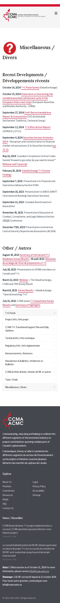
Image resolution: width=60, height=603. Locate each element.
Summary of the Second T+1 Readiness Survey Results (26, 256)
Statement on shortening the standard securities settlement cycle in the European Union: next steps (27, 98)
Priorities (6, 486)
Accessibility (38, 490)
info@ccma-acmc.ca (39, 571)
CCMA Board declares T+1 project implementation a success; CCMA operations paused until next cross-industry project (27, 529)
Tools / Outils (11, 379)
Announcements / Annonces (18, 353)
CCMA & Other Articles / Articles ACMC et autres (28, 371)
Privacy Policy (39, 486)
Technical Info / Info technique (20, 338)
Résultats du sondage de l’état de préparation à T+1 (29, 261)
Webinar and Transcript (14, 164)
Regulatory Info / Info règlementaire (22, 345)
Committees (8, 490)
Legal (35, 482)
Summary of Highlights (27, 305)
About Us (7, 482)
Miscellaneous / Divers (15, 387)
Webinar (23, 280)
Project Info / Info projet (16, 319)
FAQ (4, 503)
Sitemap (36, 495)
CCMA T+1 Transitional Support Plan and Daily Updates (27, 329)
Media (5, 499)
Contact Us (8, 508)
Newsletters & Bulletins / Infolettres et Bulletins (24, 362)
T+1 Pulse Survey (30, 87)
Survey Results (25, 290)
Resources (7, 495)
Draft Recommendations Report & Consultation (26, 114)
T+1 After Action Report (38, 127)
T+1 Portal (10, 313)
